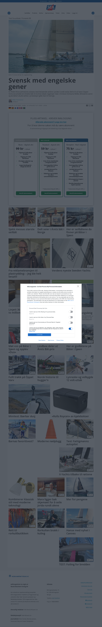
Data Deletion (42, 340)
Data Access (51, 340)
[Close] (78, 286)
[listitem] (51, 308)
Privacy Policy (60, 340)
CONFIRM (39, 334)
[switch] (71, 312)
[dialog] (51, 313)
